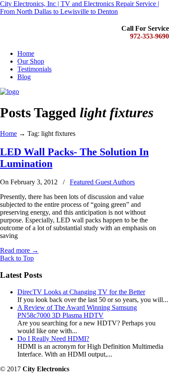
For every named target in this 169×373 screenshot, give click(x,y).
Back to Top (17, 258)
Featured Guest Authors (102, 182)
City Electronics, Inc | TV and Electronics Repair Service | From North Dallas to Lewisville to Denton (79, 7)
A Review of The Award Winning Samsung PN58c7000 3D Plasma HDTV (77, 311)
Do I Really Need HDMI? (53, 338)
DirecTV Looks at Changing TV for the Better (81, 292)
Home (8, 133)
